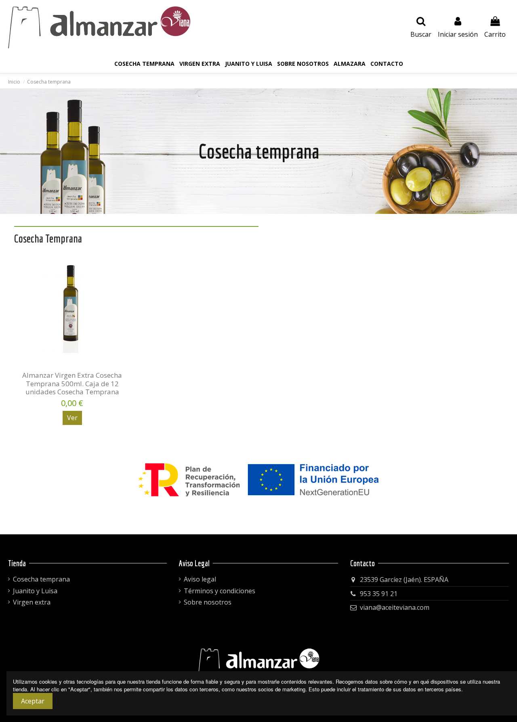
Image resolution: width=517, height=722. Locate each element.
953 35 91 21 (378, 593)
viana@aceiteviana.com (394, 607)
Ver (72, 417)
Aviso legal (200, 579)
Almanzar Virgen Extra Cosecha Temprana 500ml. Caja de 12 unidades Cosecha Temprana (72, 383)
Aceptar (32, 701)
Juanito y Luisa (35, 590)
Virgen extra (31, 602)
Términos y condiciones (219, 590)
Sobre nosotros (207, 602)
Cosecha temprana (41, 579)
